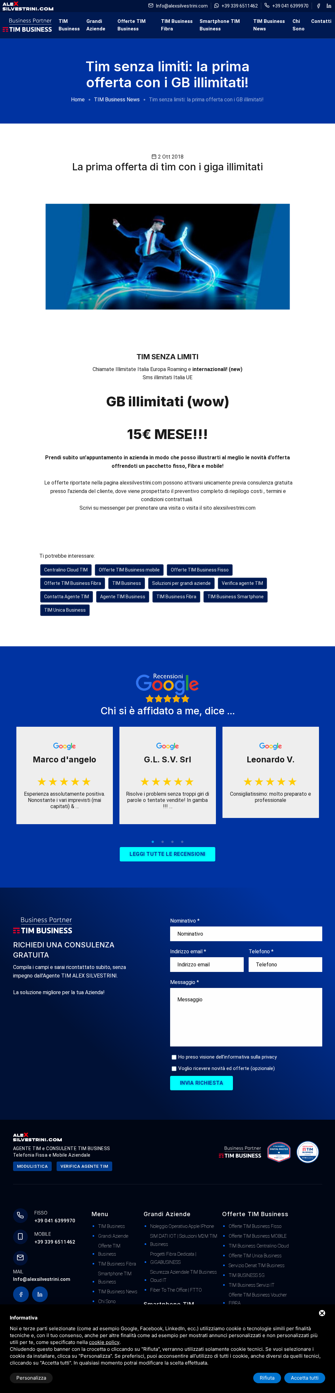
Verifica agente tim (84, 1166)
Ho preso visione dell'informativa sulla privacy (227, 1057)
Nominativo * (185, 921)
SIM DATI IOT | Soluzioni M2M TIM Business (183, 1240)
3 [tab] (172, 842)
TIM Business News (269, 25)
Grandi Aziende (95, 25)
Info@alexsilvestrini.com (182, 5)
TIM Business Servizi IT (251, 1285)
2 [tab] (162, 842)
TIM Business (69, 25)
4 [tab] (182, 842)
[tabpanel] (64, 775)
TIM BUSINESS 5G (247, 1275)
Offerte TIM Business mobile (129, 569)
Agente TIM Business (122, 596)
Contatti (321, 21)
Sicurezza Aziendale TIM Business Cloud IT (183, 1276)
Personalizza (31, 1378)
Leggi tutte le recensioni (167, 854)
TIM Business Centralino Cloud (259, 1246)
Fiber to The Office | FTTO (176, 1290)
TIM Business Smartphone (235, 596)
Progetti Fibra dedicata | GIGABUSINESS (173, 1258)
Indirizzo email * (188, 951)
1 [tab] (153, 842)
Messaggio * (184, 982)
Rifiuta (267, 1378)
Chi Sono (298, 25)
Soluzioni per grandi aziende (181, 583)
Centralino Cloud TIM (66, 569)
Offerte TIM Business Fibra (72, 583)
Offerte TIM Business (131, 25)
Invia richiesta (201, 1083)
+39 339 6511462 (239, 5)
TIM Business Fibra (177, 25)
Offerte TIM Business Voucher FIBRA (258, 1299)
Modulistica (32, 1166)
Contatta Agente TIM (66, 596)
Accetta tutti (305, 1378)
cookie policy (104, 1342)
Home (78, 99)
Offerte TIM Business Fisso (200, 569)
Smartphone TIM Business (220, 25)
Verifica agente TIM (242, 583)
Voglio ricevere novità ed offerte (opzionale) (226, 1068)
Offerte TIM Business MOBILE (258, 1236)
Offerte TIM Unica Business (255, 1255)
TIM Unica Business (65, 610)
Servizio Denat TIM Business (257, 1265)
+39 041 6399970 (290, 5)
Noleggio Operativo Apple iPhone (182, 1226)
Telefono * (261, 951)
